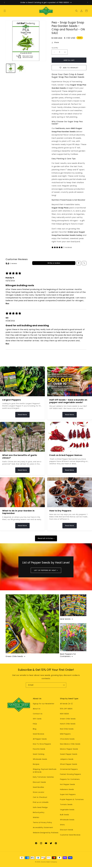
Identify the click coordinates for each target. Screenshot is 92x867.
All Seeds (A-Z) (66, 704)
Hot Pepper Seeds (67, 784)
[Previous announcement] (4, 2)
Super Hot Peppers (68, 794)
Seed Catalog (38, 754)
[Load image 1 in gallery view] (10, 68)
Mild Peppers (65, 734)
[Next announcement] (87, 2)
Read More (22, 414)
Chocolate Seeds (67, 739)
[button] (4, 10)
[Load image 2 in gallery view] (20, 68)
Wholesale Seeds (40, 759)
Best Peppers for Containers (68, 655)
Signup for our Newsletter (43, 704)
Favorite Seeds (39, 749)
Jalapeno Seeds (66, 759)
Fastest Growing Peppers (70, 774)
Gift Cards (37, 719)
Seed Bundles (38, 787)
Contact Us (37, 714)
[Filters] (78, 263)
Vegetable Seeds (67, 809)
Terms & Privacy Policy (42, 822)
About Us (36, 709)
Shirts (62, 825)
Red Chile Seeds (66, 729)
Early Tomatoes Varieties (43, 777)
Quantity (55, 48)
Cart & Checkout (40, 797)
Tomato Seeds (66, 804)
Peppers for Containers (70, 779)
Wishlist (36, 817)
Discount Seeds (39, 782)
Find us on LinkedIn (41, 802)
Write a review (53, 263)
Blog (34, 729)
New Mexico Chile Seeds (70, 744)
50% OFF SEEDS (66, 709)
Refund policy (38, 812)
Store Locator (38, 792)
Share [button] (56, 42)
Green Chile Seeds (14, 656)
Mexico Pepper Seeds (69, 749)
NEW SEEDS (65, 619)
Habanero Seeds (67, 789)
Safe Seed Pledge (40, 807)
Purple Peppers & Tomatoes (72, 799)
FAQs (35, 724)
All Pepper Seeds (40, 739)
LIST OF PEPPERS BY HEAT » (46, 570)
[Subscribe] (63, 685)
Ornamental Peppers (69, 769)
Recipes (36, 764)
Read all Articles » (46, 538)
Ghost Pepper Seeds (68, 764)
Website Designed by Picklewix (45, 832)
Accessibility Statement (43, 827)
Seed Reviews (38, 734)
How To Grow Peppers (42, 744)
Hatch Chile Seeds (67, 724)
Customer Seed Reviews (70, 835)
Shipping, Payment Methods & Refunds (44, 770)
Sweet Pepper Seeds (68, 754)
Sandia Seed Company (49, 862)
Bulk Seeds (64, 815)
